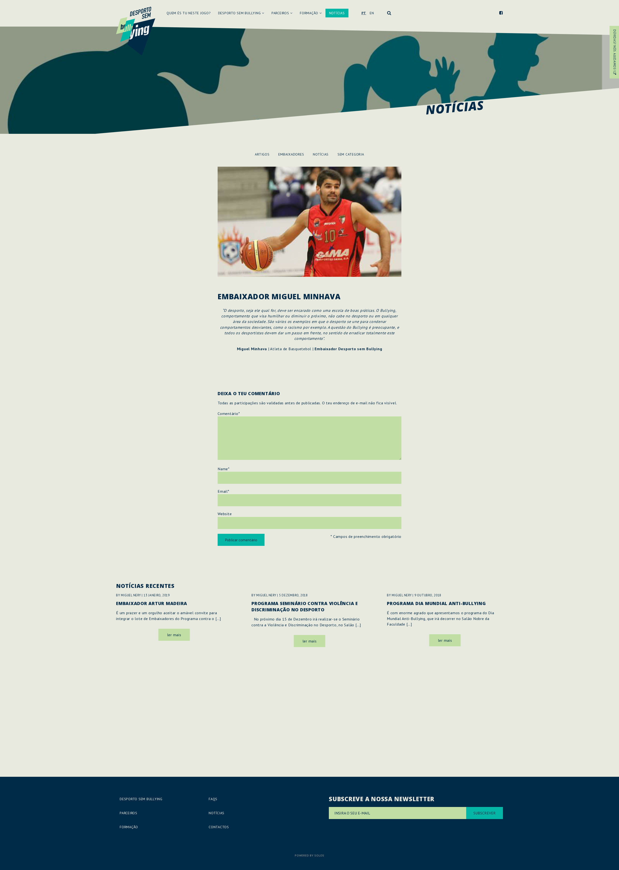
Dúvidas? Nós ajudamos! (614, 50)
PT (363, 13)
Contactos (219, 827)
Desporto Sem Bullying (240, 13)
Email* (223, 491)
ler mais (174, 634)
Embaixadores (291, 154)
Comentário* (229, 413)
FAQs (213, 799)
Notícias (337, 13)
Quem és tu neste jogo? (189, 13)
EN (372, 13)
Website (225, 513)
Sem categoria (351, 154)
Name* (223, 468)
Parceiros (281, 13)
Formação (309, 13)
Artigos (262, 154)
